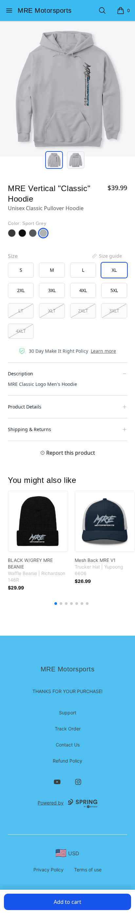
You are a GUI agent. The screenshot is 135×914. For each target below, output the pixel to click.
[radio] (21, 270)
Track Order (68, 728)
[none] (106, 256)
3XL (52, 290)
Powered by (51, 802)
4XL (83, 290)
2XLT (83, 311)
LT (20, 311)
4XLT (21, 331)
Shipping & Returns (29, 429)
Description (20, 373)
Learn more (103, 351)
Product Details (24, 407)
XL (114, 270)
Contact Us (68, 744)
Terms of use (88, 869)
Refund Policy (67, 761)
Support (67, 712)
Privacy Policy (48, 869)
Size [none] (13, 256)
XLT (52, 311)
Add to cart (67, 901)
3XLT (114, 311)
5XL (114, 290)
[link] (38, 521)
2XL (21, 290)
